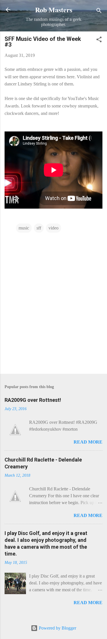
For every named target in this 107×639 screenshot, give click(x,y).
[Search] (99, 11)
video (53, 227)
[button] (99, 40)
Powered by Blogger (57, 628)
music (24, 227)
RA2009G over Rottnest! (33, 400)
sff (39, 227)
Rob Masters (53, 10)
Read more (88, 442)
